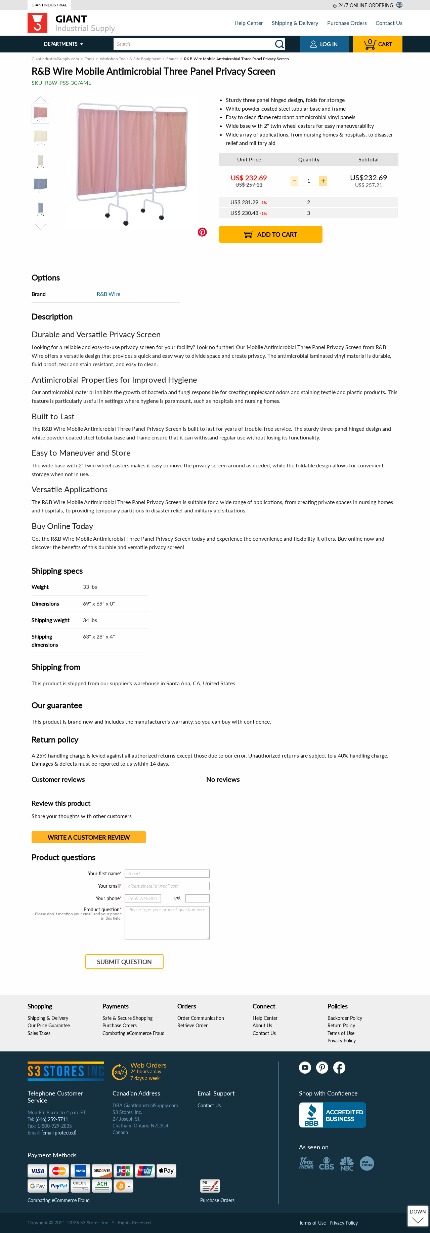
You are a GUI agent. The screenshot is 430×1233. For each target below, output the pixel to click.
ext (177, 897)
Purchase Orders (347, 23)
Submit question (124, 961)
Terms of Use (341, 1033)
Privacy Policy (342, 1040)
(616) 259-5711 (52, 1119)
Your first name (104, 873)
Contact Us (389, 23)
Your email (109, 886)
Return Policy (341, 1025)
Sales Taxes (39, 1033)
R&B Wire (108, 294)
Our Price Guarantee (49, 1025)
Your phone (108, 898)
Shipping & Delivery (295, 23)
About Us (262, 1025)
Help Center (248, 23)
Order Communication (200, 1018)
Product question (102, 909)
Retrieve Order (192, 1025)
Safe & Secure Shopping (127, 1018)
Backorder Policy (345, 1018)
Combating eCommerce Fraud (133, 1033)
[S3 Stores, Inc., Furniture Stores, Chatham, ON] (332, 1115)
